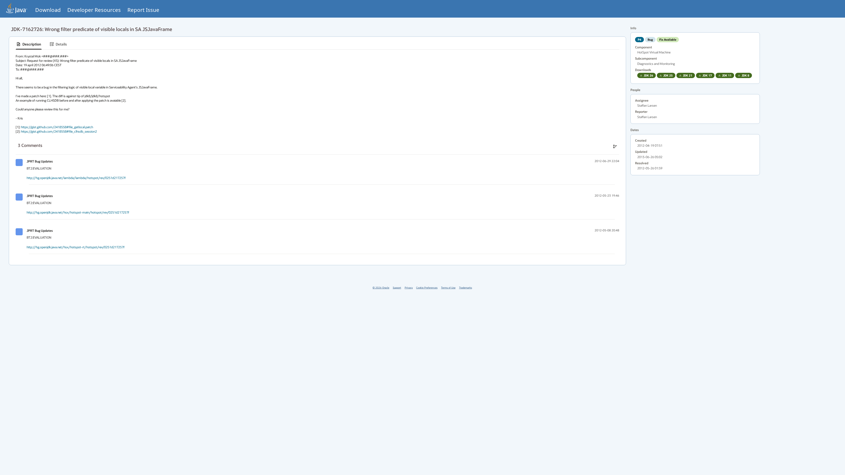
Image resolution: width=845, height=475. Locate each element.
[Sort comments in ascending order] (615, 146)
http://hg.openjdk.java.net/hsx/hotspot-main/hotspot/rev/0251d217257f (78, 212)
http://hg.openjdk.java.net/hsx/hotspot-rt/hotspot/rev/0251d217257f (76, 247)
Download (48, 9)
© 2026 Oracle (381, 287)
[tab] (28, 44)
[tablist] (317, 44)
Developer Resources (94, 9)
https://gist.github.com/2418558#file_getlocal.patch (57, 127)
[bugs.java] (17, 8)
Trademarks (465, 287)
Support (397, 287)
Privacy (409, 287)
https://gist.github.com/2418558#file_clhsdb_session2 (59, 131)
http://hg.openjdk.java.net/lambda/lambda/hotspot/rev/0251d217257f (76, 178)
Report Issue (143, 9)
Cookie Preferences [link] (426, 287)
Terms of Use (448, 287)
